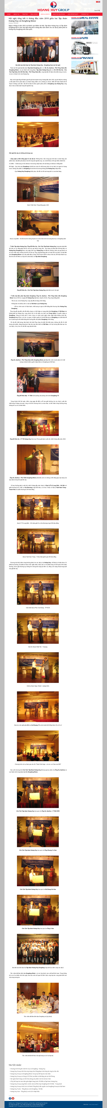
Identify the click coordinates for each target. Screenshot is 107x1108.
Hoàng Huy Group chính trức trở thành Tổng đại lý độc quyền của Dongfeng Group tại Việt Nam (37, 1086)
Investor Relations (59, 14)
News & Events (45, 14)
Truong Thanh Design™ (93, 1104)
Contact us (84, 14)
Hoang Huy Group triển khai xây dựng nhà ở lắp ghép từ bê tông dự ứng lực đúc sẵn (34, 1071)
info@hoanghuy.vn (40, 1104)
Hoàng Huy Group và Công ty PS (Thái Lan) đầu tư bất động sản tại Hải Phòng (32, 1076)
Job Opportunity (73, 14)
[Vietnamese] (97, 1)
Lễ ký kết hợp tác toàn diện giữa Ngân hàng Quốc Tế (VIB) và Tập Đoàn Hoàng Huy (33, 1081)
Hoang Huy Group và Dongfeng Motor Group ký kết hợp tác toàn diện (30, 1074)
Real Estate (34, 14)
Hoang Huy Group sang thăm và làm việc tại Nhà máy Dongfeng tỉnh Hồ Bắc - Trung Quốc (36, 1084)
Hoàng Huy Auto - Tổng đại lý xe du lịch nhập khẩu (24, 1091)
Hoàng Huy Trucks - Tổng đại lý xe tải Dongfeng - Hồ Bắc (26, 1089)
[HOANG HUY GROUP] (53, 6)
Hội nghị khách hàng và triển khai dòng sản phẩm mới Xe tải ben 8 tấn (30, 1079)
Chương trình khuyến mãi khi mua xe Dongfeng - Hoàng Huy (27, 1069)
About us (16, 14)
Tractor (25, 14)
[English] (99, 1)
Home (9, 14)
